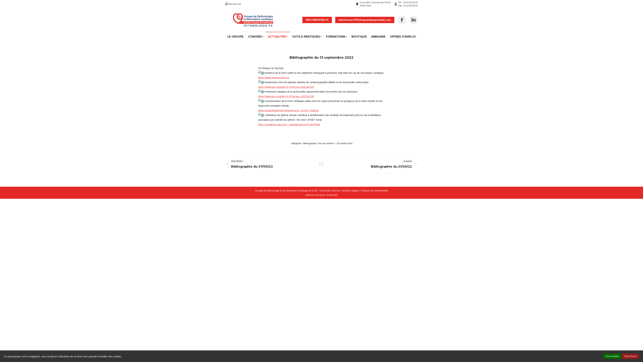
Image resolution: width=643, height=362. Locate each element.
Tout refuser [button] (630, 356)
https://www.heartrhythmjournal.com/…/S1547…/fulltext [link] (288, 110)
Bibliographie (310, 143)
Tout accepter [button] (612, 356)
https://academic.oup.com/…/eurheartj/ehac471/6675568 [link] (289, 124)
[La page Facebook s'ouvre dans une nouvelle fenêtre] (402, 20)
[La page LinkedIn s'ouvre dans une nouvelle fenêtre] (413, 20)
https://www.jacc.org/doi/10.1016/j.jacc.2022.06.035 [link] (286, 86)
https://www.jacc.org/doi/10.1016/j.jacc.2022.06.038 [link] (286, 96)
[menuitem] (235, 37)
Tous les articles (326, 143)
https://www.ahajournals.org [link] (273, 77)
